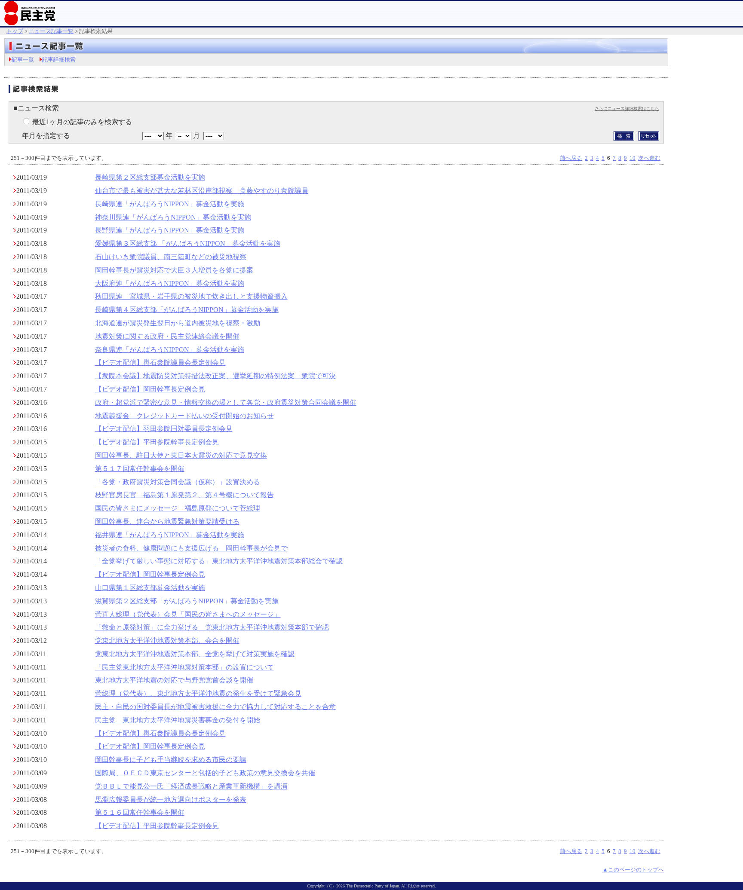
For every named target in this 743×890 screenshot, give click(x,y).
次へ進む (649, 158)
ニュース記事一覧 (51, 31)
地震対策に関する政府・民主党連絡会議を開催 (167, 336)
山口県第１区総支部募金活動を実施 (150, 587)
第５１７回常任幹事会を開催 (139, 468)
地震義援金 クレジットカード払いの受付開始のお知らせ (184, 415)
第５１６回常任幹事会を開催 (139, 812)
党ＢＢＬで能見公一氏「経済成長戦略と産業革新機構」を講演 (191, 786)
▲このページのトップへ (633, 869)
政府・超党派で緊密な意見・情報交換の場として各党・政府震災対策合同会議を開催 (225, 402)
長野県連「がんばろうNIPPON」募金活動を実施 (169, 230)
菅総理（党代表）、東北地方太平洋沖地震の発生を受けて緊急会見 (198, 693)
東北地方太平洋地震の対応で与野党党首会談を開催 (174, 680)
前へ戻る (571, 158)
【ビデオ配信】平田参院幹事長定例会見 (157, 442)
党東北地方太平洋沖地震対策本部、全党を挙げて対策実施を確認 (195, 654)
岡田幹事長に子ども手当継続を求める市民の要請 (170, 759)
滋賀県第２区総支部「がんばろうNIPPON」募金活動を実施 (187, 601)
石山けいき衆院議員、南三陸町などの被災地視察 (170, 256)
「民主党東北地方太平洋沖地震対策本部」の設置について (184, 667)
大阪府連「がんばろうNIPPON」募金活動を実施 (169, 283)
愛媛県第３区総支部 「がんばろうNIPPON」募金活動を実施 (187, 243)
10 (632, 158)
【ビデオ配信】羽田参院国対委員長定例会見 (164, 428)
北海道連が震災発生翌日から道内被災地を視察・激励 (177, 323)
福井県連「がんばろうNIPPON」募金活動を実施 (169, 534)
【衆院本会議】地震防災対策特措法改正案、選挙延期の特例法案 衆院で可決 (215, 375)
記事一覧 (23, 59)
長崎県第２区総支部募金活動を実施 (150, 177)
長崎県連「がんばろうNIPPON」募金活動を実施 (169, 204)
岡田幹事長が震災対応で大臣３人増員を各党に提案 (174, 270)
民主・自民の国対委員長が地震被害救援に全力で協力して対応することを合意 (215, 706)
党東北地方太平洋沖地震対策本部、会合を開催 (167, 640)
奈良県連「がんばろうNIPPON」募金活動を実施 (169, 349)
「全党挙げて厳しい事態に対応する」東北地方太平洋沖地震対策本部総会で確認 (219, 561)
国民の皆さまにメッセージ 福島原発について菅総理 (177, 508)
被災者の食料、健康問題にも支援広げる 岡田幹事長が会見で (191, 548)
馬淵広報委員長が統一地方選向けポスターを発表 (170, 799)
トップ (14, 31)
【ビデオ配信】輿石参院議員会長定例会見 (160, 362)
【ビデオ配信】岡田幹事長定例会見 (150, 389)
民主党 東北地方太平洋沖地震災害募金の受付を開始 (177, 720)
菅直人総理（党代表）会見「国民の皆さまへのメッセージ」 (188, 614)
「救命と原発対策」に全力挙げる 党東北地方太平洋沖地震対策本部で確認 (212, 627)
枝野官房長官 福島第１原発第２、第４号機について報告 (184, 495)
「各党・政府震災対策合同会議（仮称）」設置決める (177, 482)
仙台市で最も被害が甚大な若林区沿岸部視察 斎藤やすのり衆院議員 (201, 190)
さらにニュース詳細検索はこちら (627, 108)
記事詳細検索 (59, 59)
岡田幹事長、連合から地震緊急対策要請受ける (167, 521)
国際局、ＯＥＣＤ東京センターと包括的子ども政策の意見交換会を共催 (205, 773)
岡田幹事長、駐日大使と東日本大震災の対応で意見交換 (181, 455)
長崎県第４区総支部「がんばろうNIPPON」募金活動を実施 (187, 309)
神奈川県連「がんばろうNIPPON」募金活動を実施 (173, 217)
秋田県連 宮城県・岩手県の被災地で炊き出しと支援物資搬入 (191, 296)
